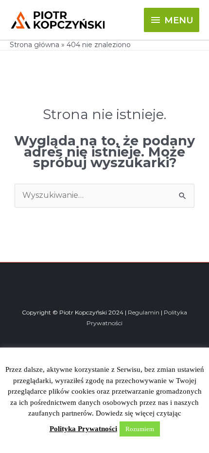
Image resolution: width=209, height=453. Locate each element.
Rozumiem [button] (139, 429)
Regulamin (143, 312)
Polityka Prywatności (83, 429)
